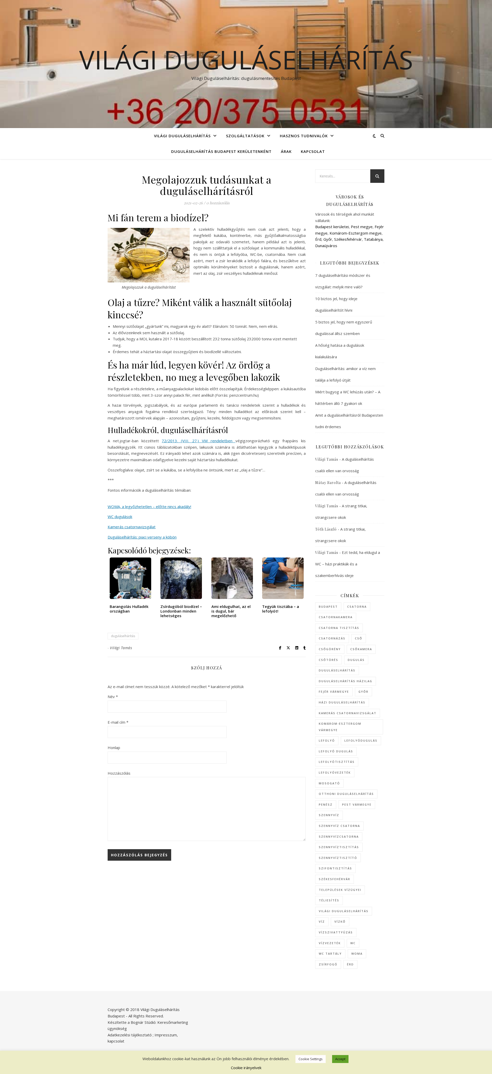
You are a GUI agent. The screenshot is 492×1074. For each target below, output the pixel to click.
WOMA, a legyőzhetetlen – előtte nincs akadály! (149, 506)
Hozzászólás (119, 773)
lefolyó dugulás (336, 751)
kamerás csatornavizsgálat (347, 713)
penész (326, 804)
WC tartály (330, 953)
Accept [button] (340, 1059)
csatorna (357, 606)
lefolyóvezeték (335, 772)
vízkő (340, 921)
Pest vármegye (357, 804)
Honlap (114, 747)
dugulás (356, 660)
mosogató (329, 783)
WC (353, 943)
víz (322, 921)
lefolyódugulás (360, 740)
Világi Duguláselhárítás (246, 59)
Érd (318, 239)
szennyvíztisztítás (339, 847)
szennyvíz (329, 815)
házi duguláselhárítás (342, 702)
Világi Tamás (121, 647)
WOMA (357, 953)
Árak (286, 151)
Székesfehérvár (348, 239)
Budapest (328, 606)
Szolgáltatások (245, 135)
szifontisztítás (335, 868)
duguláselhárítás (123, 636)
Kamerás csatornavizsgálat (132, 526)
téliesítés (329, 900)
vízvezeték (330, 943)
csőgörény (330, 649)
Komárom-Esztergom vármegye (340, 727)
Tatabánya (373, 239)
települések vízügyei (340, 890)
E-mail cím (118, 722)
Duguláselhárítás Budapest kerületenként (221, 151)
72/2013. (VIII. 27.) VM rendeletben (198, 440)
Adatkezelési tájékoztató (130, 1034)
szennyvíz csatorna (339, 826)
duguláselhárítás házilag (345, 681)
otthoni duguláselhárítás (346, 794)
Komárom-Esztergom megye (356, 233)
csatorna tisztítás (339, 628)
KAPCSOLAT (313, 151)
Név (113, 696)
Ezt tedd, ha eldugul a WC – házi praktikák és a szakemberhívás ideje (347, 564)
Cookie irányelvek (246, 1067)
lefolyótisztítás (337, 762)
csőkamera (361, 649)
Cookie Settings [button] (311, 1059)
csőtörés (328, 660)
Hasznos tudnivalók (304, 135)
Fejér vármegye (334, 691)
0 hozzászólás (218, 202)
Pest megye (362, 226)
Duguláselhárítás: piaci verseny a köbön (142, 537)
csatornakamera (336, 617)
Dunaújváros (326, 245)
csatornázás (332, 638)
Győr (327, 239)
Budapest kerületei (332, 226)
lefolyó (327, 740)
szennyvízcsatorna (339, 836)
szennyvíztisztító (338, 858)
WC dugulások (120, 516)
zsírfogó (328, 964)
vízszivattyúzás (336, 932)
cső (358, 638)
